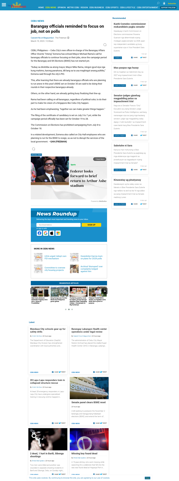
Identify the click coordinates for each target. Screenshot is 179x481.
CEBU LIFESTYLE (127, 7)
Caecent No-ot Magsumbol (42, 38)
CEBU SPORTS (111, 7)
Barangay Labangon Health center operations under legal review (89, 330)
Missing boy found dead (84, 453)
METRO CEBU (73, 7)
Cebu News (37, 20)
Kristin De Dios (37, 336)
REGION (84, 7)
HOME (41, 7)
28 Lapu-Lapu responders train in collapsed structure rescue (47, 381)
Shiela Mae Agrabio (38, 461)
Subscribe (172, 4)
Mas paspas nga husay (126, 67)
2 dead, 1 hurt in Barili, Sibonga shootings (47, 455)
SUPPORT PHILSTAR (168, 8)
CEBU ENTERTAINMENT (147, 7)
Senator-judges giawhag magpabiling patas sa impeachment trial (127, 98)
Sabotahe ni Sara (123, 145)
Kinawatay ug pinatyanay (127, 179)
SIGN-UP (91, 225)
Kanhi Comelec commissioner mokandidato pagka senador (130, 25)
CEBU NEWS (50, 7)
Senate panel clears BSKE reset (88, 402)
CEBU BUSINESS (96, 7)
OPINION (62, 7)
